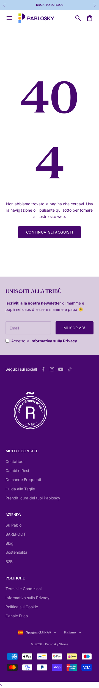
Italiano (70, 632)
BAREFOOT (16, 534)
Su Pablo (13, 525)
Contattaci (15, 461)
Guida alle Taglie (20, 489)
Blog (9, 543)
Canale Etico (17, 615)
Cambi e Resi (17, 470)
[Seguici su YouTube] (61, 369)
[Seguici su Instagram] (52, 369)
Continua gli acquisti (49, 232)
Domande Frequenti (23, 479)
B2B (9, 561)
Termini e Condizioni (24, 588)
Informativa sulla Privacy (54, 341)
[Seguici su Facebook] (43, 369)
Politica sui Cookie (22, 606)
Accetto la (44, 341)
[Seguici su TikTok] (69, 369)
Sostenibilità (16, 552)
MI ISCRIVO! (75, 328)
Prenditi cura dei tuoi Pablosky (33, 498)
